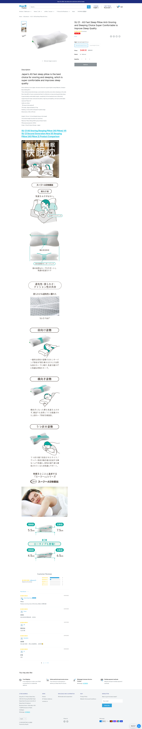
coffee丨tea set (48, 11)
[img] (24, 595)
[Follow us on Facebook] (64, 721)
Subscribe (107, 705)
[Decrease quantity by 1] (81, 59)
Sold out (85, 64)
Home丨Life (37, 11)
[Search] (89, 7)
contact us (45, 701)
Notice (44, 696)
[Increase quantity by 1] (89, 59)
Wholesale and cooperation (65, 696)
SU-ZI (75, 36)
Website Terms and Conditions (88, 699)
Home (20, 16)
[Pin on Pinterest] (114, 36)
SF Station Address (47, 699)
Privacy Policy (83, 696)
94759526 (85, 683)
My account (107, 7)
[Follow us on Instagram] (67, 721)
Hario (73, 11)
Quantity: (76, 59)
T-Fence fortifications (62, 11)
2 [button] (43, 663)
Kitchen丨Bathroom (24, 11)
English (21, 718)
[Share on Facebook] (111, 36)
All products (26, 16)
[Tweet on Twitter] (117, 36)
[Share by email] (119, 36)
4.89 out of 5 (33, 580)
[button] (78, 31)
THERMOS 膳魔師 (82, 11)
